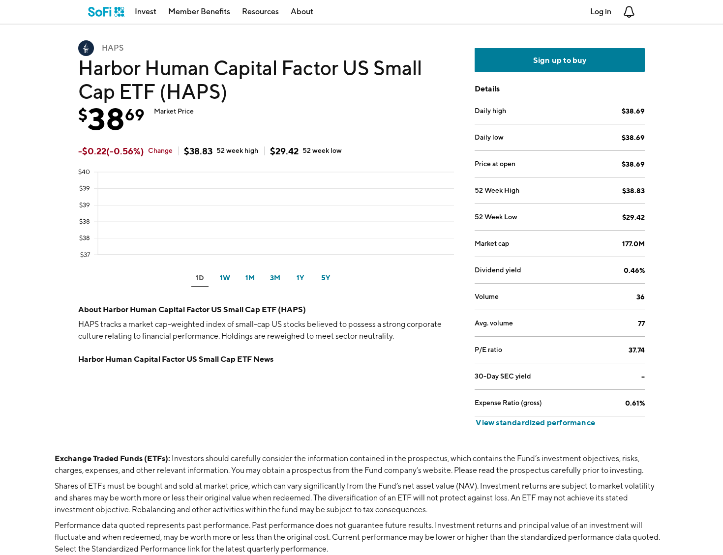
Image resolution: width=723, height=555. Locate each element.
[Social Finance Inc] (106, 12)
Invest (145, 11)
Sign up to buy (560, 60)
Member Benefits (199, 11)
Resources (260, 11)
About (302, 11)
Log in (600, 11)
